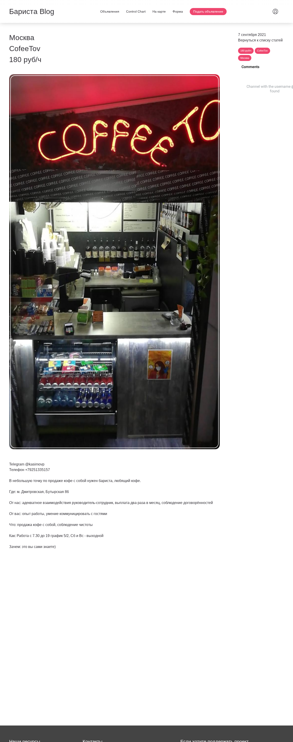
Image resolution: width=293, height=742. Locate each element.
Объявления (109, 11)
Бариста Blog (31, 11)
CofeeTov (262, 50)
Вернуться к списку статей (260, 40)
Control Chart (136, 11)
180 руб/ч (245, 50)
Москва (244, 58)
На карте (159, 11)
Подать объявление (208, 11)
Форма (178, 11)
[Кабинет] (275, 11)
